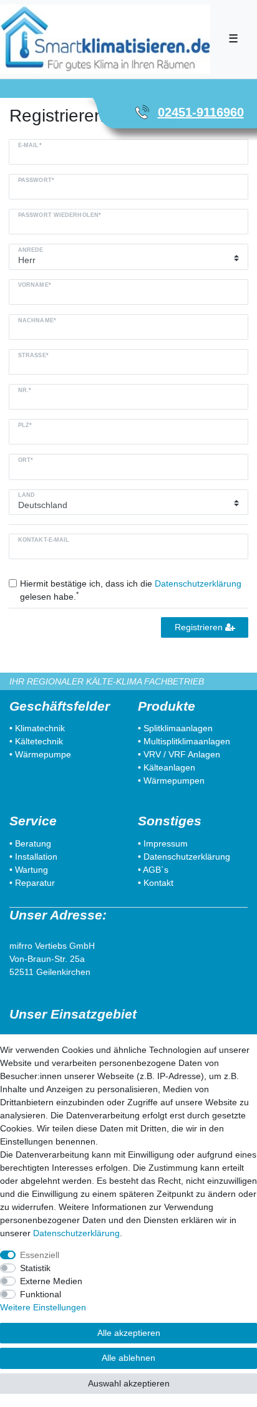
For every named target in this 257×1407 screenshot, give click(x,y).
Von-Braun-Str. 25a (47, 959)
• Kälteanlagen (166, 767)
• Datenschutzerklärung (184, 857)
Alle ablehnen (128, 1358)
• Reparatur (32, 883)
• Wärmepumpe (40, 754)
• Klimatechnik (37, 728)
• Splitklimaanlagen (175, 728)
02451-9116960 (201, 112)
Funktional (40, 1294)
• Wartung (28, 870)
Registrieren (200, 627)
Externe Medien (51, 1281)
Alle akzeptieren (128, 1333)
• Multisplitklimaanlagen (184, 741)
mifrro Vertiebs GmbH (52, 946)
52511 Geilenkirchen (49, 972)
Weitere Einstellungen (43, 1307)
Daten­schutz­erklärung (76, 1233)
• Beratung (30, 843)
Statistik (35, 1268)
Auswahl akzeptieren (129, 1383)
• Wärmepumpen (171, 780)
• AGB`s (153, 870)
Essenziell (39, 1255)
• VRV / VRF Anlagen (179, 754)
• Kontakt (155, 883)
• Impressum (163, 843)
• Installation (33, 857)
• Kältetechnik (36, 741)
